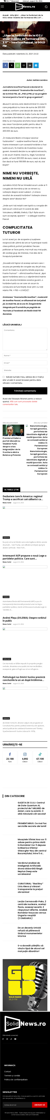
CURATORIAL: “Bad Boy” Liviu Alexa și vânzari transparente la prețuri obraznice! (30, 887)
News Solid (7, 503)
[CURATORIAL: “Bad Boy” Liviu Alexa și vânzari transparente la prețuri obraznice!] (9, 887)
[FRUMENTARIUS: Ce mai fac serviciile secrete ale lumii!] (9, 826)
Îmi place (10, 753)
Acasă (6, 15)
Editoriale (6, 659)
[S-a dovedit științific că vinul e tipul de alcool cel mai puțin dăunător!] (9, 949)
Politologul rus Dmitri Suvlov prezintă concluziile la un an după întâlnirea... (24, 679)
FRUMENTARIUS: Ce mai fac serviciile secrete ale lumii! (32, 825)
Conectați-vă (25, 753)
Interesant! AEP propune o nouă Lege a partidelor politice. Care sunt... (24, 557)
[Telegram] (36, 65)
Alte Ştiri (14, 15)
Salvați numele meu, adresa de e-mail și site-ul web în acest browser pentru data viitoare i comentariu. (23, 380)
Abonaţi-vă (39, 1105)
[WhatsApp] (17, 65)
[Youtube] (15, 1039)
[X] (11, 65)
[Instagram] (7, 1039)
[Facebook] (5, 65)
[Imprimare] (30, 65)
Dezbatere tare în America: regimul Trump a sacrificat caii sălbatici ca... (23, 498)
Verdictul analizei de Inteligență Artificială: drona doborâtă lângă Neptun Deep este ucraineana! (30, 868)
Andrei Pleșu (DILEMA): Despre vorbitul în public (24, 619)
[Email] (23, 65)
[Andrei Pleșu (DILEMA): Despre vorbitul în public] (25, 644)
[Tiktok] (11, 1039)
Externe (6, 538)
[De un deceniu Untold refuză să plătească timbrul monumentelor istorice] (9, 931)
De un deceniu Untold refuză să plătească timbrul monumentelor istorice (30, 932)
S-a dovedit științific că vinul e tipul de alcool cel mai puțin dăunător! (31, 948)
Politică (6, 597)
